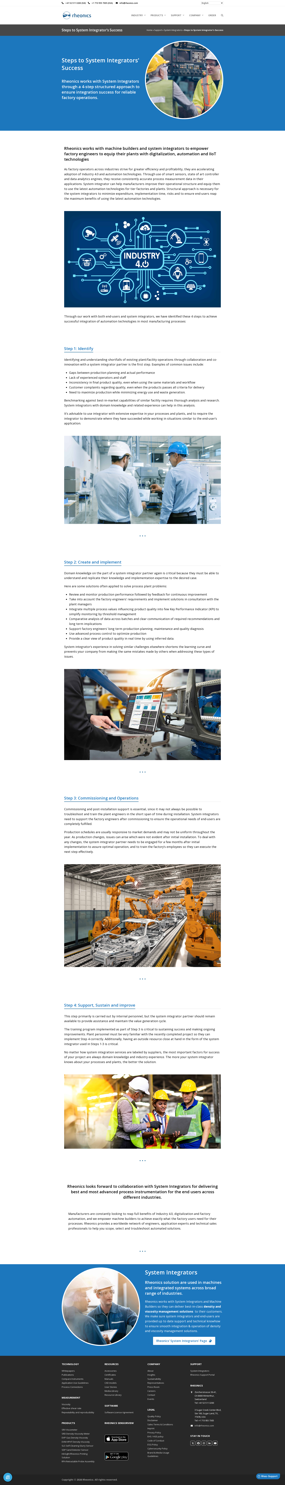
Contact (151, 1394)
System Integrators (173, 30)
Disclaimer (152, 1420)
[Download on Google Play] (116, 1459)
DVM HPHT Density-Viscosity (76, 1441)
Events (150, 1399)
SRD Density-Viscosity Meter (76, 1433)
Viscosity (66, 1404)
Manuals (109, 1378)
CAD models (111, 1382)
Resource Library (113, 1394)
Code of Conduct (155, 1440)
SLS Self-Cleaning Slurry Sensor (77, 1445)
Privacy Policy (154, 1432)
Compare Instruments (72, 1378)
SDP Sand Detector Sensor (75, 1449)
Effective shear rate (71, 1408)
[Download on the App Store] (116, 1441)
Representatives (155, 1382)
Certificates (110, 1374)
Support (158, 30)
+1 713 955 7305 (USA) (102, 3)
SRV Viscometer (69, 1429)
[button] (222, 15)
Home (149, 30)
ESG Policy (152, 1444)
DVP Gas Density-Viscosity (75, 1437)
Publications (68, 1374)
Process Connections (72, 1386)
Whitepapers (68, 1370)
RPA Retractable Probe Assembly (78, 1461)
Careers (151, 1390)
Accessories (111, 1370)
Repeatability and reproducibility (78, 1412)
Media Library (111, 1390)
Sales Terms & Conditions (160, 1424)
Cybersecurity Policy (157, 1448)
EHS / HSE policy (155, 1436)
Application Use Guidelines (75, 1382)
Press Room (153, 1386)
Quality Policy (154, 1416)
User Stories (111, 1386)
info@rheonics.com (204, 1425)
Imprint (150, 1428)
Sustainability (154, 1378)
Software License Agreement (119, 1412)
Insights (151, 1374)
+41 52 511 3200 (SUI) (75, 3)
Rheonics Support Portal (202, 1374)
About (150, 1370)
